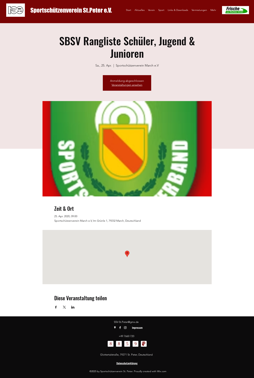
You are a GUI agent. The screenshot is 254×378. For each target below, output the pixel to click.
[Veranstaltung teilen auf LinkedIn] (72, 307)
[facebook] (120, 327)
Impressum (137, 327)
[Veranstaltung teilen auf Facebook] (56, 307)
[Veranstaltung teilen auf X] (64, 307)
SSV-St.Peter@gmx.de (126, 322)
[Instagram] (125, 327)
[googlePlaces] (115, 327)
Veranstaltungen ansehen (127, 85)
